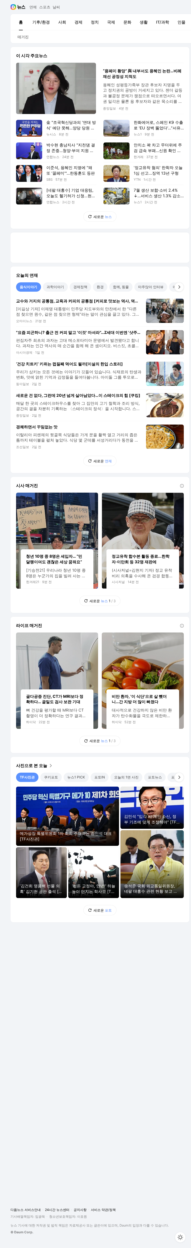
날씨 (56, 7)
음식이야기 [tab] (28, 287)
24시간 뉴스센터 (57, 1210)
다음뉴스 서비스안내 (25, 1210)
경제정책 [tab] (80, 287)
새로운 (102, 216)
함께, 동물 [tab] (121, 287)
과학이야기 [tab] (55, 287)
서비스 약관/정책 (103, 1210)
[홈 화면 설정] (180, 1237)
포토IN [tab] (99, 777)
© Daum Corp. (21, 1232)
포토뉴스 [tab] (155, 777)
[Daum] (13, 7)
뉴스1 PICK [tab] (76, 777)
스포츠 (44, 7)
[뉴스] (21, 7)
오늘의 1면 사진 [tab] (126, 777)
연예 (33, 7)
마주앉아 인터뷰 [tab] (151, 287)
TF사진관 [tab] (27, 777)
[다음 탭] (179, 287)
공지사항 (80, 1210)
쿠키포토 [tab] (51, 777)
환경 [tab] (100, 287)
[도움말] (181, 485)
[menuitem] (20, 22)
